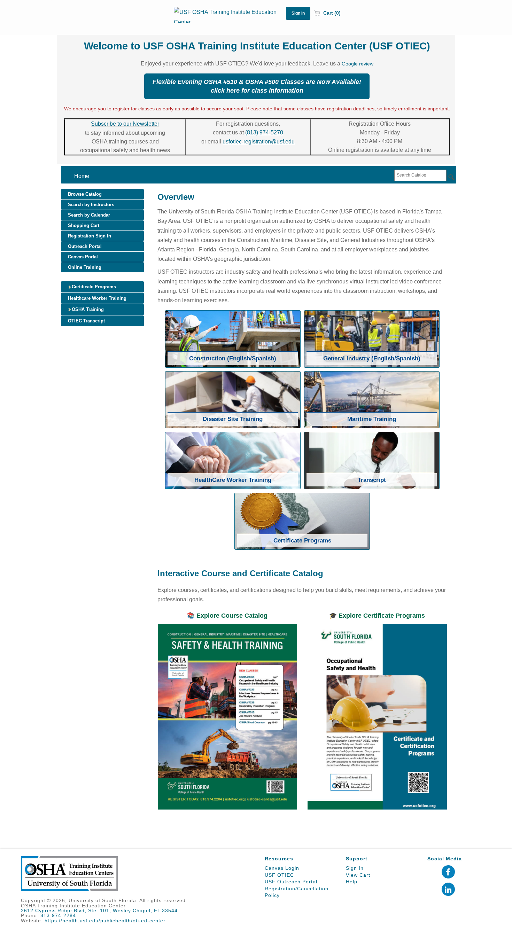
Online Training (84, 267)
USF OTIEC (279, 875)
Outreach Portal (85, 246)
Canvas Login (282, 868)
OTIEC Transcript (86, 320)
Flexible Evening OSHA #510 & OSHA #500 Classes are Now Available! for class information (257, 86)
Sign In (355, 868)
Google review (357, 64)
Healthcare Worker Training (97, 298)
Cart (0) (331, 13)
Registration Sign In (89, 236)
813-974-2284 (58, 915)
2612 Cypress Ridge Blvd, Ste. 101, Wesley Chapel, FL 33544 (99, 910)
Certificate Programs (93, 286)
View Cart (358, 875)
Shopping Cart (83, 225)
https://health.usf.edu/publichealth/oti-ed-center (105, 920)
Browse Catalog (85, 194)
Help (351, 881)
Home (81, 176)
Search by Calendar (89, 215)
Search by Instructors (91, 204)
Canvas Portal (83, 256)
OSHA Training (87, 309)
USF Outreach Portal (291, 881)
